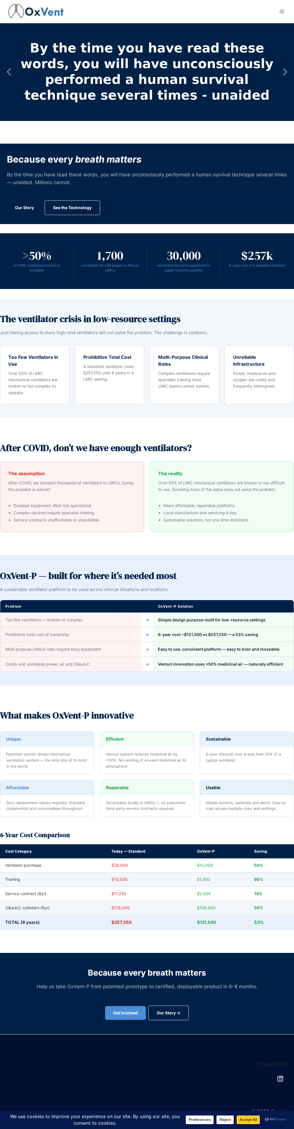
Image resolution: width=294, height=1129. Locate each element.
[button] (8, 71)
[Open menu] (281, 11)
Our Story (24, 207)
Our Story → (168, 1012)
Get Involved (125, 1012)
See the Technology (72, 207)
